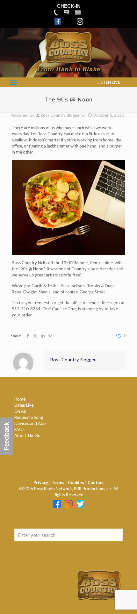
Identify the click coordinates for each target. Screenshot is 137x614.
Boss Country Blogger (60, 115)
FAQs (19, 429)
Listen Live (23, 405)
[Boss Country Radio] (68, 74)
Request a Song (28, 417)
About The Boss (29, 435)
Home (19, 399)
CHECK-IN (69, 6)
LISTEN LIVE (108, 82)
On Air (20, 411)
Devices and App (30, 423)
